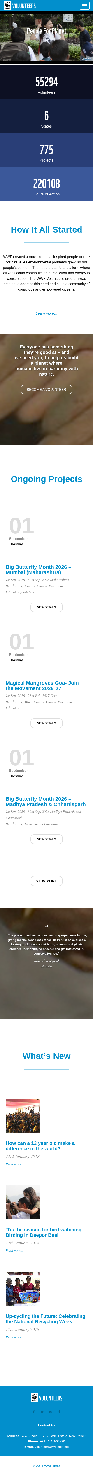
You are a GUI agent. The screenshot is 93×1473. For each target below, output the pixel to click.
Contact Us (46, 1425)
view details (46, 607)
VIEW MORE (46, 881)
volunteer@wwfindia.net (52, 1447)
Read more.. (14, 1164)
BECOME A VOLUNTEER (46, 389)
